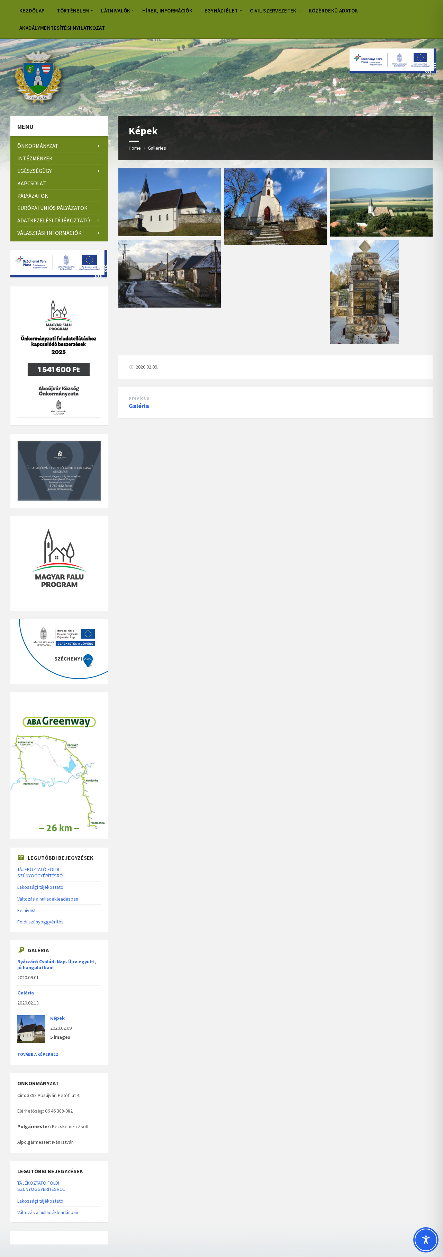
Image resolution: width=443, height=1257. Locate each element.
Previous (139, 398)
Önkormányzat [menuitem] (37, 145)
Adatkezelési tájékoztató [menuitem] (53, 220)
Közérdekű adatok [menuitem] (333, 10)
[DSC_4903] (169, 234)
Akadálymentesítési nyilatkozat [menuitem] (62, 28)
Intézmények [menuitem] (35, 158)
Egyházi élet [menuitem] (221, 10)
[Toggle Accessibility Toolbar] (426, 1240)
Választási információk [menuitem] (49, 232)
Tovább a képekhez (37, 1054)
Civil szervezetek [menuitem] (273, 10)
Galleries (157, 148)
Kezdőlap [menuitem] (32, 10)
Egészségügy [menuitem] (34, 170)
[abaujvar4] (381, 234)
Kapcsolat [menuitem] (31, 183)
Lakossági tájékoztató (40, 887)
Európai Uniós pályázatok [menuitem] (52, 207)
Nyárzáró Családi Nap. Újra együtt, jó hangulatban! (56, 964)
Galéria (139, 406)
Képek (57, 1018)
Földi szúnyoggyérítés (40, 922)
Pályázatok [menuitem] (32, 195)
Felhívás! (26, 910)
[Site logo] (37, 102)
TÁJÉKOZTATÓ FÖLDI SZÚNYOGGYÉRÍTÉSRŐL (41, 872)
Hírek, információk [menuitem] (167, 10)
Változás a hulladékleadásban (47, 899)
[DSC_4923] (169, 305)
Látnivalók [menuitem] (115, 10)
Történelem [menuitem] (73, 10)
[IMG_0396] (275, 242)
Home (135, 148)
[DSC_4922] (364, 341)
